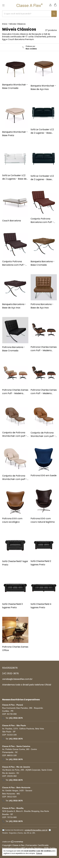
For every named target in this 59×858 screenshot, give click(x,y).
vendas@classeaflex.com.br (17, 679)
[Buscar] (54, 14)
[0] (55, 5)
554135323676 (10, 667)
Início (4, 24)
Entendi (39, 853)
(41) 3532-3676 (10, 673)
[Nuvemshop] (12, 842)
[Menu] (3, 5)
